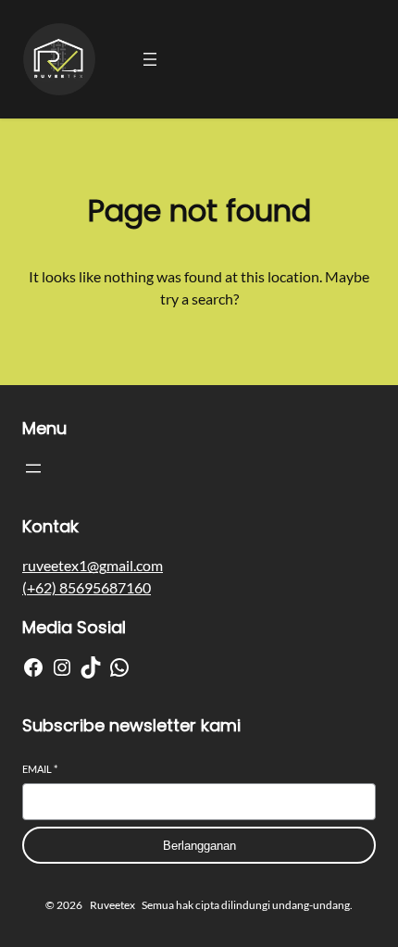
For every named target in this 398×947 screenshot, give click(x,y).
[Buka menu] (150, 59)
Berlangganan (199, 846)
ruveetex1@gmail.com (92, 565)
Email (39, 769)
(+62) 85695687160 (86, 587)
